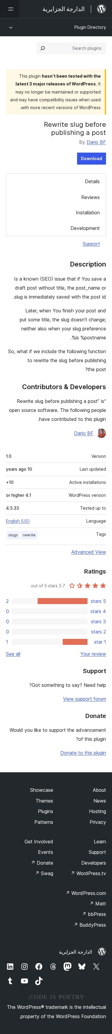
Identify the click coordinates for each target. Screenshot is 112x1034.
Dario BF (96, 142)
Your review (93, 654)
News (99, 801)
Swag (44, 873)
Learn (100, 842)
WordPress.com (85, 893)
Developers (93, 863)
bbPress (94, 914)
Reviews (90, 197)
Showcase (41, 790)
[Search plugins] (43, 48)
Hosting (97, 811)
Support (91, 244)
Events (45, 852)
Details (92, 181)
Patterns (43, 822)
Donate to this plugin (83, 753)
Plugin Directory (90, 27)
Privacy (98, 822)
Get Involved (38, 842)
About (99, 790)
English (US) (18, 520)
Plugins (45, 811)
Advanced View (88, 552)
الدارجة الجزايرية (75, 952)
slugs (13, 535)
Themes (44, 801)
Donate (42, 863)
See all (13, 654)
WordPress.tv (88, 873)
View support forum (84, 699)
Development (85, 228)
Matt (97, 904)
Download (91, 158)
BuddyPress (89, 925)
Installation (88, 213)
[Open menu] (9, 9)
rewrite (29, 535)
